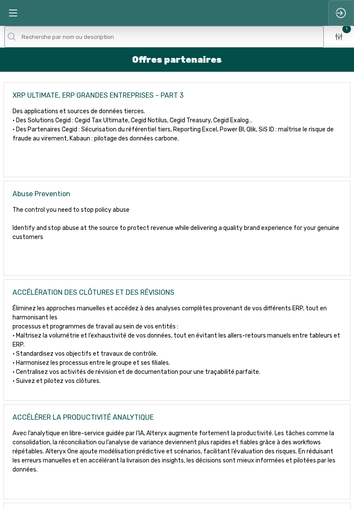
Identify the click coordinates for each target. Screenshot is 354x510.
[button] (13, 13)
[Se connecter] (341, 13)
